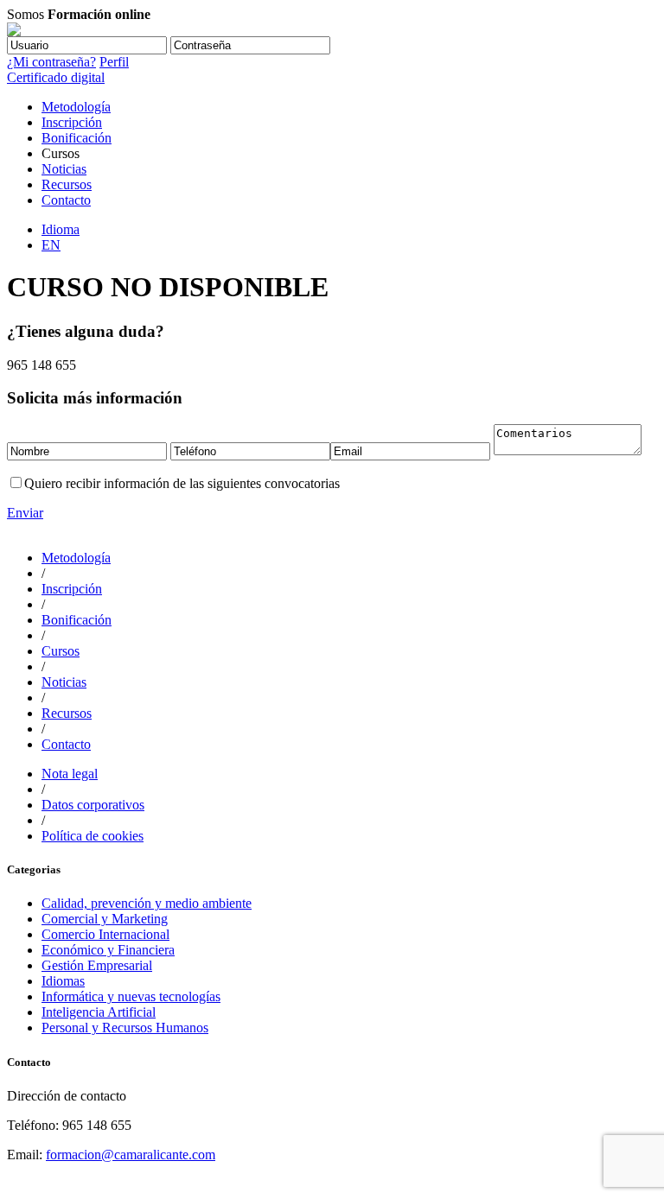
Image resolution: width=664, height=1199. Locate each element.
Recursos (67, 184)
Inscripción (72, 122)
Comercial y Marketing (105, 918)
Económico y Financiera (108, 949)
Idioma (61, 229)
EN (51, 245)
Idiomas (63, 981)
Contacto (66, 200)
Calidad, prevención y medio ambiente (147, 903)
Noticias (64, 169)
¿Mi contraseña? (51, 61)
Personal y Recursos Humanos (125, 1027)
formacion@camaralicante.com (130, 1154)
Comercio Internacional (105, 934)
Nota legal (70, 773)
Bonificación (77, 137)
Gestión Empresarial (97, 965)
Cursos (61, 651)
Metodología (76, 106)
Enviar (25, 512)
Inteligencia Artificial (99, 1012)
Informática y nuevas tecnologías (131, 996)
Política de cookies (93, 835)
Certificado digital (56, 77)
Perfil (114, 61)
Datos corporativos (93, 804)
